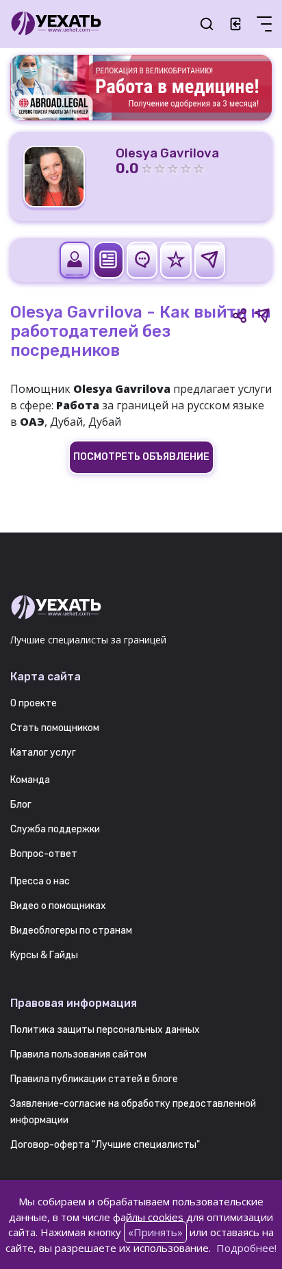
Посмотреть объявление (141, 457)
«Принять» (155, 1232)
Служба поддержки (55, 829)
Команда (30, 780)
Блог (20, 804)
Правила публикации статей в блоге (94, 1079)
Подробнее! (246, 1248)
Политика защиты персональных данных (105, 1030)
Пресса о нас (40, 881)
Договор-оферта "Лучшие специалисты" (105, 1145)
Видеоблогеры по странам (71, 930)
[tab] (75, 260)
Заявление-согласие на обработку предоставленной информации (133, 1112)
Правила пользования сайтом (78, 1054)
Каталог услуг (43, 752)
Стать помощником (54, 728)
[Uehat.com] (141, 607)
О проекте (33, 703)
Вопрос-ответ (43, 854)
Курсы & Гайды (44, 955)
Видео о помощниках (58, 906)
